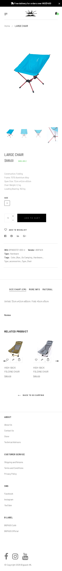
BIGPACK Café (10, 525)
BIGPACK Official (11, 531)
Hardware (38, 257)
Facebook (8, 493)
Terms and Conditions (13, 468)
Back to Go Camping (33, 395)
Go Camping (27, 257)
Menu (6, 14)
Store (6, 436)
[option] (31, 71)
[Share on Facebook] (6, 236)
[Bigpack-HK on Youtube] (25, 558)
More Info (34, 289)
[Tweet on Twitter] (11, 236)
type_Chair (27, 261)
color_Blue (15, 257)
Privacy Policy (10, 473)
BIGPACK (39, 249)
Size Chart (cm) (17, 289)
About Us (8, 424)
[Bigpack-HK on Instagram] (15, 558)
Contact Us (9, 430)
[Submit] (19, 360)
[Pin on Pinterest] (25, 236)
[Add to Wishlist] (36, 360)
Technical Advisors (12, 442)
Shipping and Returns (13, 462)
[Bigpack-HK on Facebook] (6, 558)
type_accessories (12, 261)
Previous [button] (9, 84)
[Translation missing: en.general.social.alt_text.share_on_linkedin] (17, 236)
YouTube (8, 505)
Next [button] (53, 84)
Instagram (8, 499)
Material (48, 289)
